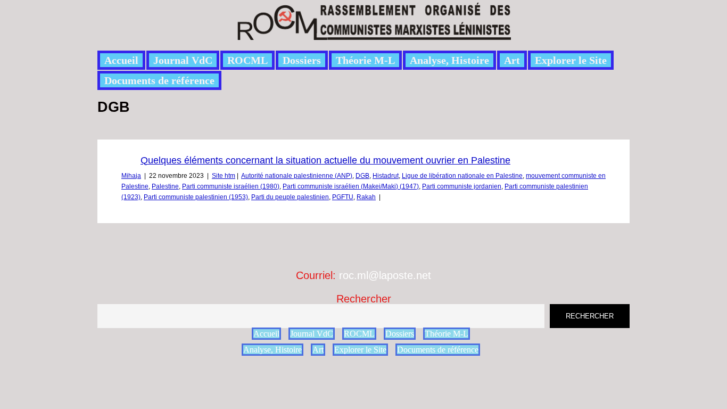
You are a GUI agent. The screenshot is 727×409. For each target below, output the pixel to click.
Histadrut (386, 176)
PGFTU (342, 197)
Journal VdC (182, 60)
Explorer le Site (571, 60)
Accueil (121, 60)
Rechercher (363, 299)
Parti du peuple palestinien (290, 197)
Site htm (223, 176)
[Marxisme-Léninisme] (373, 34)
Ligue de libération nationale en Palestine (462, 176)
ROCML (247, 60)
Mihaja (131, 176)
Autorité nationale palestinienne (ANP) (296, 176)
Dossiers (302, 60)
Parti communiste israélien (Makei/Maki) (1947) (351, 186)
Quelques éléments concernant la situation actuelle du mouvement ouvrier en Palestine (325, 160)
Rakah (366, 197)
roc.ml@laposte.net (385, 275)
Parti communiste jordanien (461, 186)
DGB (362, 176)
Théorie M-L (365, 60)
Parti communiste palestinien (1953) (196, 197)
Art (512, 60)
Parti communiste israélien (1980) (230, 186)
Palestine (165, 186)
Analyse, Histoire (449, 60)
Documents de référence (159, 80)
